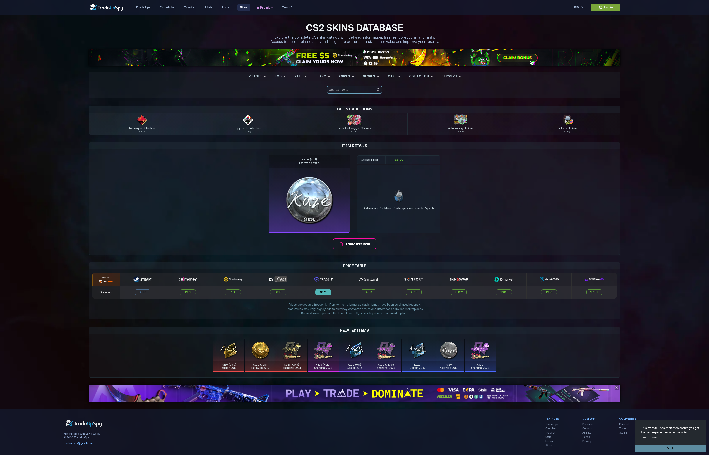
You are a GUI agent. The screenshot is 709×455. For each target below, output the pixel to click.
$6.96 (142, 292)
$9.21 (188, 292)
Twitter (623, 428)
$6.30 (278, 292)
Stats (209, 7)
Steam (623, 432)
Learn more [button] (649, 437)
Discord (624, 424)
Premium (587, 424)
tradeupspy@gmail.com (78, 443)
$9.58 (368, 292)
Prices (226, 7)
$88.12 (459, 292)
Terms (586, 436)
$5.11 (323, 292)
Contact (587, 428)
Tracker (190, 7)
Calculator (167, 7)
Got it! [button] (671, 448)
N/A (233, 292)
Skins (244, 7)
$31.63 (594, 292)
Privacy (586, 441)
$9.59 (549, 292)
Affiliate (586, 432)
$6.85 (503, 292)
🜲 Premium (265, 7)
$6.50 (413, 292)
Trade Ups (143, 7)
